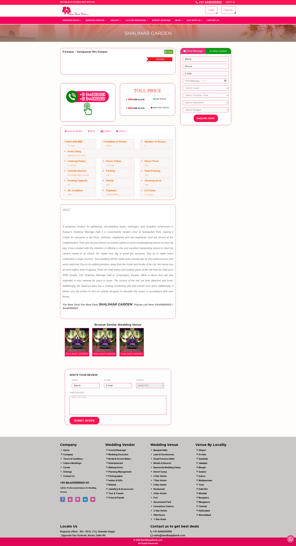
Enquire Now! (206, 118)
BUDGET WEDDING (161, 20)
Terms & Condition (73, 459)
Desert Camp (160, 472)
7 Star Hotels (160, 480)
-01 (87, 482)
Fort (155, 497)
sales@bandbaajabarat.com (169, 535)
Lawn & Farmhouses (163, 454)
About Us (230, 2)
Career (66, 467)
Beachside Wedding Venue (167, 467)
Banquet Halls (160, 450)
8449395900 (75, 482)
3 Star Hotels (160, 476)
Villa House (159, 515)
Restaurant (159, 489)
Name (75, 380)
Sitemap (67, 472)
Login (211, 9)
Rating (140, 380)
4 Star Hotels (160, 493)
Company (68, 454)
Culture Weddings (135, 20)
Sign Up (228, 9)
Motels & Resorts (162, 463)
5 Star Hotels (160, 485)
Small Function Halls (163, 459)
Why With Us (193, 20)
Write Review (77, 392)
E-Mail (107, 380)
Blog (178, 20)
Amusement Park (162, 502)
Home (66, 450)
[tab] (74, 131)
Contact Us (213, 20)
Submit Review (84, 420)
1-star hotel (159, 519)
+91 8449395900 (210, 2)
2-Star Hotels (160, 510)
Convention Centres (163, 506)
